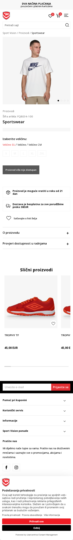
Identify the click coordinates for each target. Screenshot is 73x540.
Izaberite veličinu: (15, 139)
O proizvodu (11, 233)
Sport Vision (9, 33)
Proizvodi (24, 33)
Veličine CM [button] (35, 144)
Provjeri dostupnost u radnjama (25, 243)
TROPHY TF (11, 335)
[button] (36, 25)
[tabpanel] (36, 70)
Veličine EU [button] (9, 144)
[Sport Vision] (6, 15)
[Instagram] (16, 467)
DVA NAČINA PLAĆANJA (36, 3)
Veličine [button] (22, 144)
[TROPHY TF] (30, 301)
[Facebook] (6, 467)
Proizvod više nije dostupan (20, 169)
